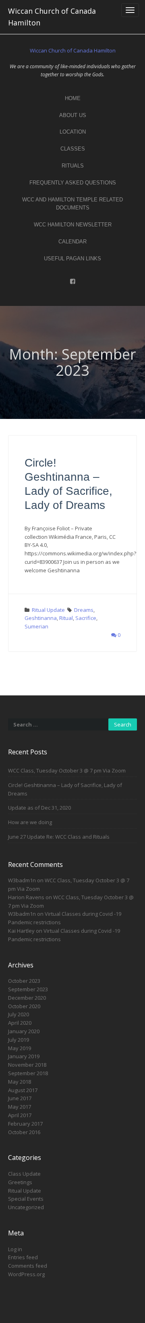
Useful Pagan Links (72, 258)
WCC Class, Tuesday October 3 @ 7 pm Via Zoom (67, 770)
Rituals (73, 166)
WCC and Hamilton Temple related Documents (72, 204)
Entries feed (23, 1257)
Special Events (26, 1198)
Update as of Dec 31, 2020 (39, 807)
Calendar (72, 242)
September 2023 (28, 989)
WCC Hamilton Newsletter (73, 225)
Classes (72, 149)
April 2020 (19, 1022)
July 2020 (18, 1014)
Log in (15, 1249)
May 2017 (19, 1106)
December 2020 (27, 997)
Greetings (20, 1182)
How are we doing (30, 822)
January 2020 (23, 1031)
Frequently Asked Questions (72, 183)
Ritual (66, 618)
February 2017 (25, 1123)
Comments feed (27, 1265)
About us (72, 115)
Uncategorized (26, 1207)
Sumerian (36, 626)
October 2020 (24, 1006)
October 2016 (24, 1132)
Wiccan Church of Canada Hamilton (52, 16)
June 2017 (19, 1098)
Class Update (24, 1173)
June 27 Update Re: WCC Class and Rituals (59, 836)
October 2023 (24, 980)
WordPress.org (26, 1274)
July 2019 (18, 1039)
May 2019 (19, 1048)
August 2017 (22, 1090)
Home (73, 98)
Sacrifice (85, 618)
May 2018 (19, 1081)
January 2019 (23, 1056)
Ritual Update (48, 609)
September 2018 (28, 1073)
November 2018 (27, 1064)
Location (73, 132)
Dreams (83, 609)
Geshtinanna (41, 618)
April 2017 (19, 1115)
